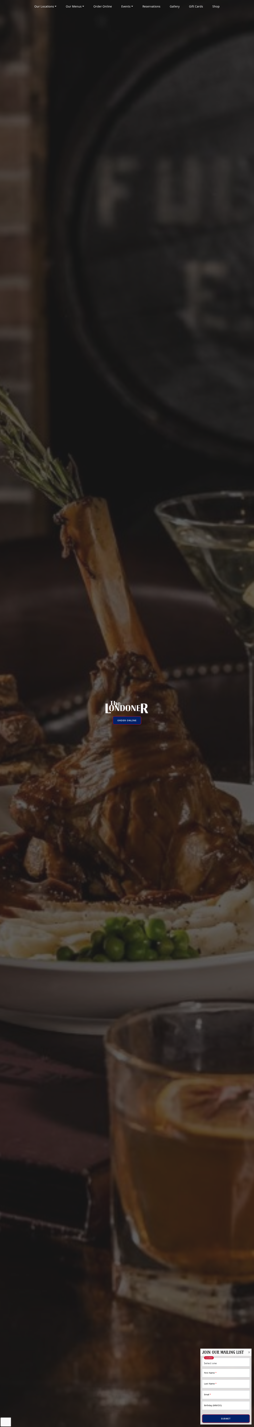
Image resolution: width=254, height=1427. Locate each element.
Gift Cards (196, 6)
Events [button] (126, 6)
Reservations (151, 6)
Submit (226, 1418)
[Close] (249, 1352)
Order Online (102, 6)
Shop (216, 6)
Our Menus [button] (74, 6)
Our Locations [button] (44, 6)
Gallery (175, 6)
